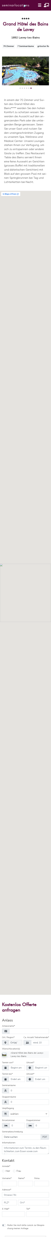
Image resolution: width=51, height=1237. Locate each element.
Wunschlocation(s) (11, 1049)
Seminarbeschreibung (12, 1131)
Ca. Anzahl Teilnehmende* (36, 1037)
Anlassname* (8, 1026)
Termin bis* (7, 1074)
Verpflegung (8, 1108)
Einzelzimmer (8, 1120)
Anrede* (6, 1166)
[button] (20, 88)
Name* (21, 1178)
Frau (18, 1171)
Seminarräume (9, 1085)
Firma (36, 1178)
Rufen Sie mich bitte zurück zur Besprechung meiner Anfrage (26, 1227)
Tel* (28, 1209)
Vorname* (7, 1178)
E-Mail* (5, 1209)
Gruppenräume (9, 1097)
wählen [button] (14, 1113)
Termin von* (7, 1062)
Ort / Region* (8, 1037)
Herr (8, 1171)
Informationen (8, 1142)
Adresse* (6, 1190)
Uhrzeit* (30, 1062)
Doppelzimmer (33, 1120)
